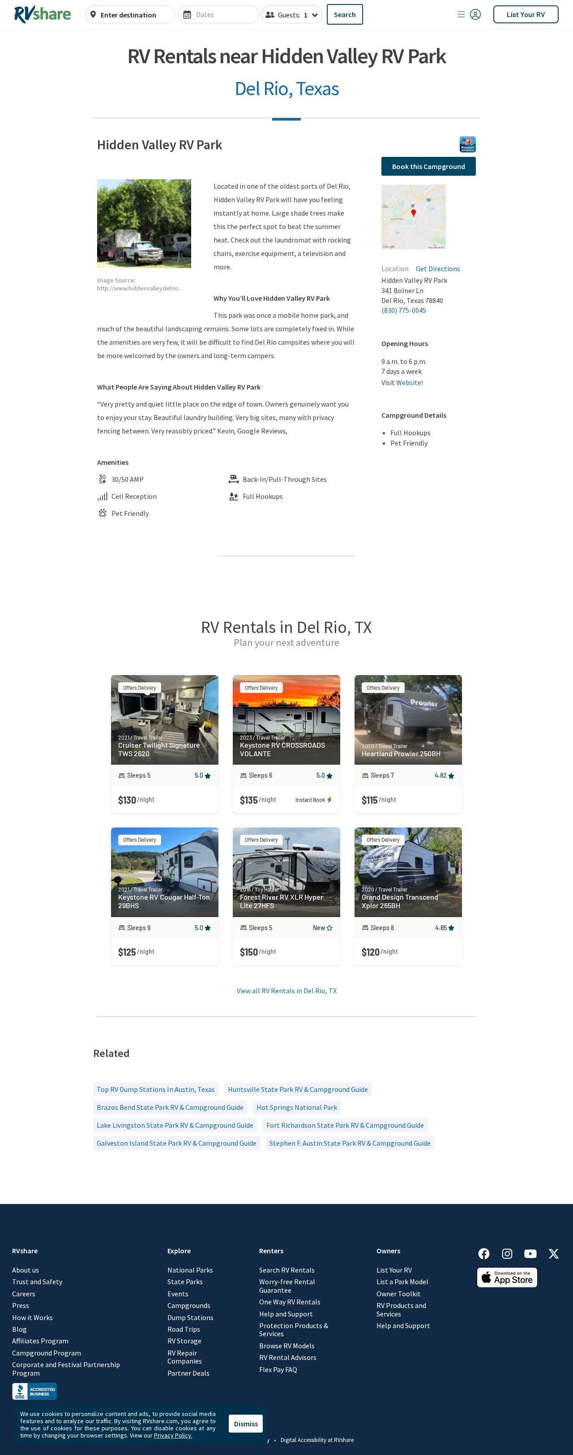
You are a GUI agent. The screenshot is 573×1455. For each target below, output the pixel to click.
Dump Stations (190, 1317)
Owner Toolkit (398, 1294)
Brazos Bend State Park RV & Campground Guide (170, 1107)
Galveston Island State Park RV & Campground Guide (177, 1143)
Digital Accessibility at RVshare (317, 1440)
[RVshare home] (42, 14)
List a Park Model (402, 1281)
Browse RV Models (287, 1346)
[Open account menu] (469, 14)
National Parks (190, 1270)
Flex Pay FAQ (278, 1369)
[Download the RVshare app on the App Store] (507, 1284)
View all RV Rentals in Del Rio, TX (287, 990)
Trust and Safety (37, 1281)
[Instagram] (511, 1252)
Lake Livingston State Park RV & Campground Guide (175, 1125)
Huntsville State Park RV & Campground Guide (298, 1089)
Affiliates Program (40, 1341)
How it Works (32, 1317)
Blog (19, 1329)
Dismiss (246, 1423)
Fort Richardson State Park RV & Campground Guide (345, 1125)
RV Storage (184, 1341)
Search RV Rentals (287, 1270)
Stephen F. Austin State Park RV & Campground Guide (350, 1143)
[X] (554, 1252)
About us (25, 1270)
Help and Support (286, 1314)
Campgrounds (188, 1305)
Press (20, 1305)
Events (177, 1294)
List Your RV (526, 14)
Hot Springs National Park (297, 1107)
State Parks (185, 1281)
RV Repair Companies (184, 1357)
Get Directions (438, 268)
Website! (409, 382)
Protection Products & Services (293, 1329)
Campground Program (46, 1353)
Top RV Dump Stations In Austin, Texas (156, 1089)
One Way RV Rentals (290, 1302)
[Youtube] (535, 1252)
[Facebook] (488, 1252)
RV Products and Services (401, 1309)
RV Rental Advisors (287, 1357)
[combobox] (135, 15)
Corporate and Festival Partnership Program (66, 1368)
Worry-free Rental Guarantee (287, 1285)
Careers (23, 1294)
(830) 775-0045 (403, 310)
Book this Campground (428, 166)
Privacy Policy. (173, 1435)
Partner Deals (188, 1373)
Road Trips (183, 1329)
